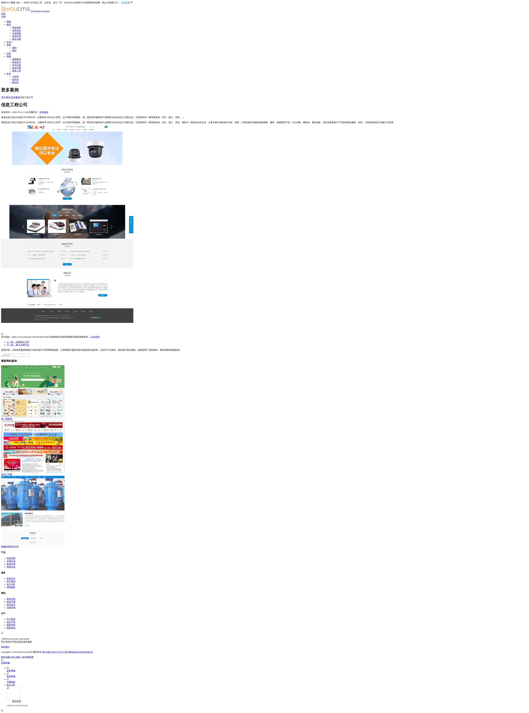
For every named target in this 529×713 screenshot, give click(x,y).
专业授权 (16, 33)
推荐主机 (11, 567)
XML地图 (15, 657)
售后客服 (11, 676)
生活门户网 (6, 474)
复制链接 (54, 337)
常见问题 (16, 65)
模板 (9, 22)
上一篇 (18, 342)
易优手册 (16, 68)
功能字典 (11, 607)
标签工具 (16, 71)
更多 (9, 74)
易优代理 (16, 36)
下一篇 (18, 345)
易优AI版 (16, 39)
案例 (8, 97)
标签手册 (11, 602)
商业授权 (16, 27)
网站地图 (5, 657)
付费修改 (11, 682)
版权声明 (11, 625)
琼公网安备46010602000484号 (78, 652)
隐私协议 (11, 628)
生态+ (9, 42)
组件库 (15, 79)
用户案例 (11, 581)
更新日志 (11, 578)
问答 (9, 53)
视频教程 (16, 59)
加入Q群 (11, 584)
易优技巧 (16, 62)
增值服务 (11, 587)
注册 (3, 16)
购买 (9, 24)
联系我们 (5, 647)
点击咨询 (95, 337)
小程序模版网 (27, 657)
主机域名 (16, 30)
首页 (3, 97)
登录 (3, 14)
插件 (14, 50)
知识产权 (11, 622)
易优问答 (11, 599)
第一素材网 (6, 419)
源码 (14, 48)
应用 (9, 45)
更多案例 (15, 97)
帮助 (9, 56)
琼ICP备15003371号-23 (53, 652)
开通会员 (11, 561)
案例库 (15, 82)
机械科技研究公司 (10, 546)
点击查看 (125, 2)
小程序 (15, 76)
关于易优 (11, 619)
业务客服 (11, 670)
